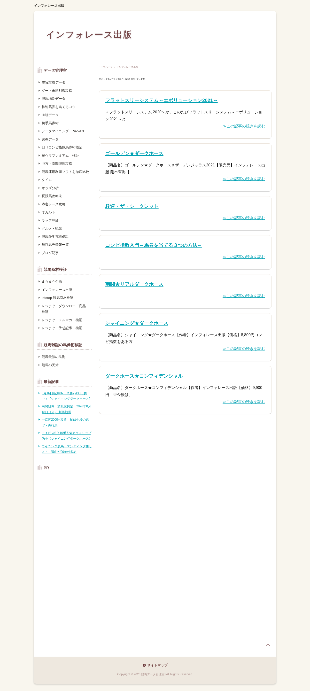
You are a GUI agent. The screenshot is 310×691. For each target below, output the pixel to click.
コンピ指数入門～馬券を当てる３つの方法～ (153, 245)
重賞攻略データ (53, 82)
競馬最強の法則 (53, 357)
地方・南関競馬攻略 (57, 163)
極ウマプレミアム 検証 (60, 155)
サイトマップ (157, 665)
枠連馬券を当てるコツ (59, 107)
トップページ (105, 67)
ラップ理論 (50, 220)
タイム (47, 180)
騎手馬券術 (50, 123)
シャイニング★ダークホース (136, 323)
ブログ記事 (50, 253)
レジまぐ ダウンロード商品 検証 (65, 309)
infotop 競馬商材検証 (57, 298)
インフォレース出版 (49, 6)
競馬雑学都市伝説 (55, 237)
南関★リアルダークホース (134, 284)
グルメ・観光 (52, 228)
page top (268, 645)
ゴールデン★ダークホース (134, 153)
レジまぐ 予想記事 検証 (62, 328)
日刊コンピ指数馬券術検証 (62, 147)
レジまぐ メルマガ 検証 (62, 320)
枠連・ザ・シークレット (132, 206)
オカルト (48, 212)
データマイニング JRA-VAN (63, 131)
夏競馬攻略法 (52, 196)
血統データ (50, 115)
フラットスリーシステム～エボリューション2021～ (161, 100)
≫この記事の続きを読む (244, 126)
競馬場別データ (53, 99)
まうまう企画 (52, 281)
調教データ (50, 139)
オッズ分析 (50, 188)
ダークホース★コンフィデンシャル (144, 376)
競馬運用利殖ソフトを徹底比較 (65, 172)
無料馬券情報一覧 (55, 245)
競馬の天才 (50, 365)
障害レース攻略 (53, 204)
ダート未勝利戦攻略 (57, 91)
